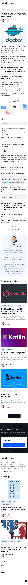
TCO (14, 501)
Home (2, 565)
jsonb (19, 541)
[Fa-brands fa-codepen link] (8, 472)
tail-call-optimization (7, 504)
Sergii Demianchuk (9, 19)
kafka (3, 391)
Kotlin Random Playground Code (13, 353)
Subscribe (14, 445)
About (2, 569)
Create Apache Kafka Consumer (10, 395)
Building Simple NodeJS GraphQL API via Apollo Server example (11, 311)
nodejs (14, 305)
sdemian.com (7, 3)
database (4, 544)
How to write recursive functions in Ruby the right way (13, 509)
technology (20, 10)
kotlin (3, 349)
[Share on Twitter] (9, 229)
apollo (9, 305)
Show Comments (14, 416)
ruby (3, 501)
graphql (4, 305)
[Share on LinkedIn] (18, 229)
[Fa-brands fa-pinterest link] (10, 472)
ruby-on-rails (5, 541)
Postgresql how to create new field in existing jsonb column (14, 549)
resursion (9, 501)
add (14, 10)
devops (9, 10)
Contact (3, 572)
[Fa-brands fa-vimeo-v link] (13, 472)
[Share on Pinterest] (15, 229)
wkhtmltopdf (14, 169)
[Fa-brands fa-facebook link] (5, 472)
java (15, 391)
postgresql (13, 541)
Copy (24, 123)
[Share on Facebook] (12, 229)
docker (3, 10)
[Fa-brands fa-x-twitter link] (2, 472)
